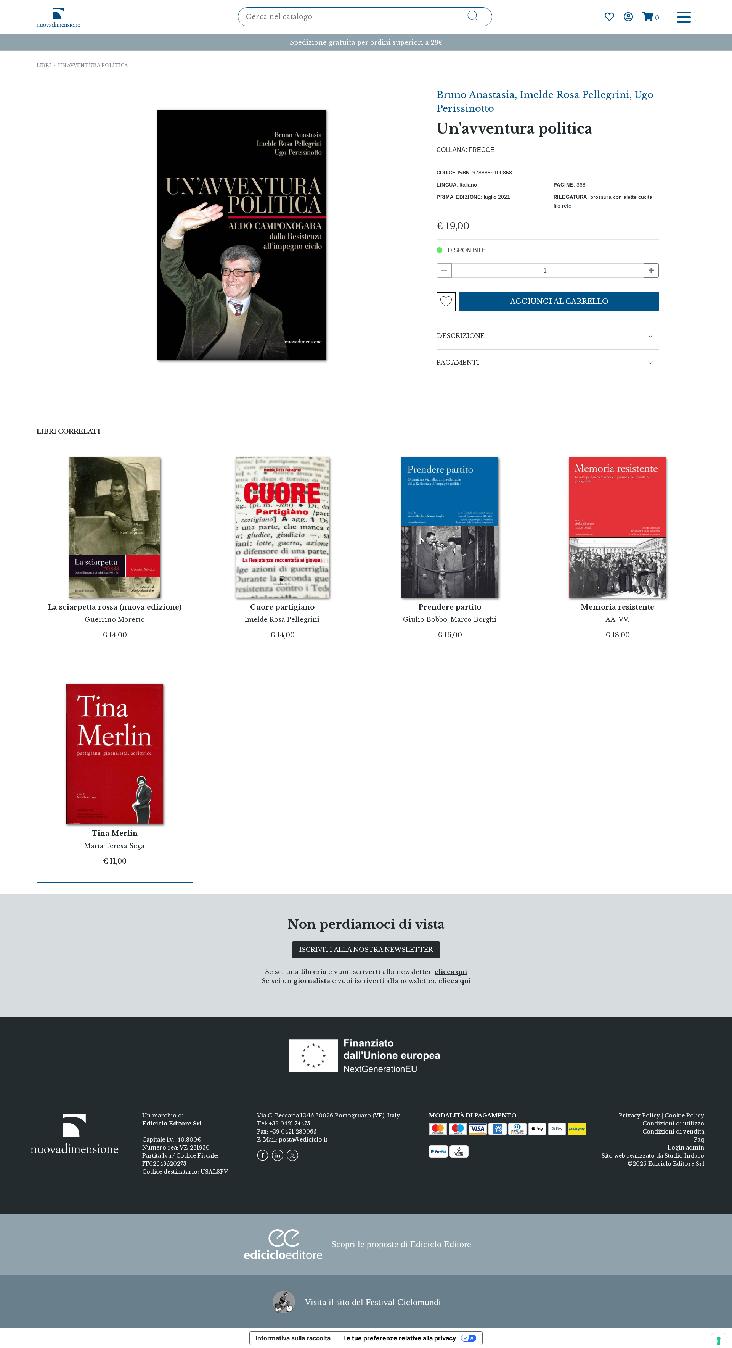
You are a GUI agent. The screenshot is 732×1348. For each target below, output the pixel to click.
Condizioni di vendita (673, 1131)
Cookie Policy (684, 1115)
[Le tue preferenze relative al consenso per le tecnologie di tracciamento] (718, 1340)
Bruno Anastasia (476, 94)
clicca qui (451, 972)
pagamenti (458, 362)
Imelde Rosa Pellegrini (574, 94)
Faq (699, 1139)
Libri (44, 65)
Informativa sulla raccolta (293, 1338)
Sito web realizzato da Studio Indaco (653, 1155)
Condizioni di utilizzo (673, 1123)
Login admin (686, 1147)
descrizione (461, 336)
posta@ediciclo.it (303, 1139)
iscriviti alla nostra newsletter (366, 949)
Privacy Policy (639, 1115)
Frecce (481, 150)
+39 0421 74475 (289, 1123)
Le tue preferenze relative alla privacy (399, 1338)
